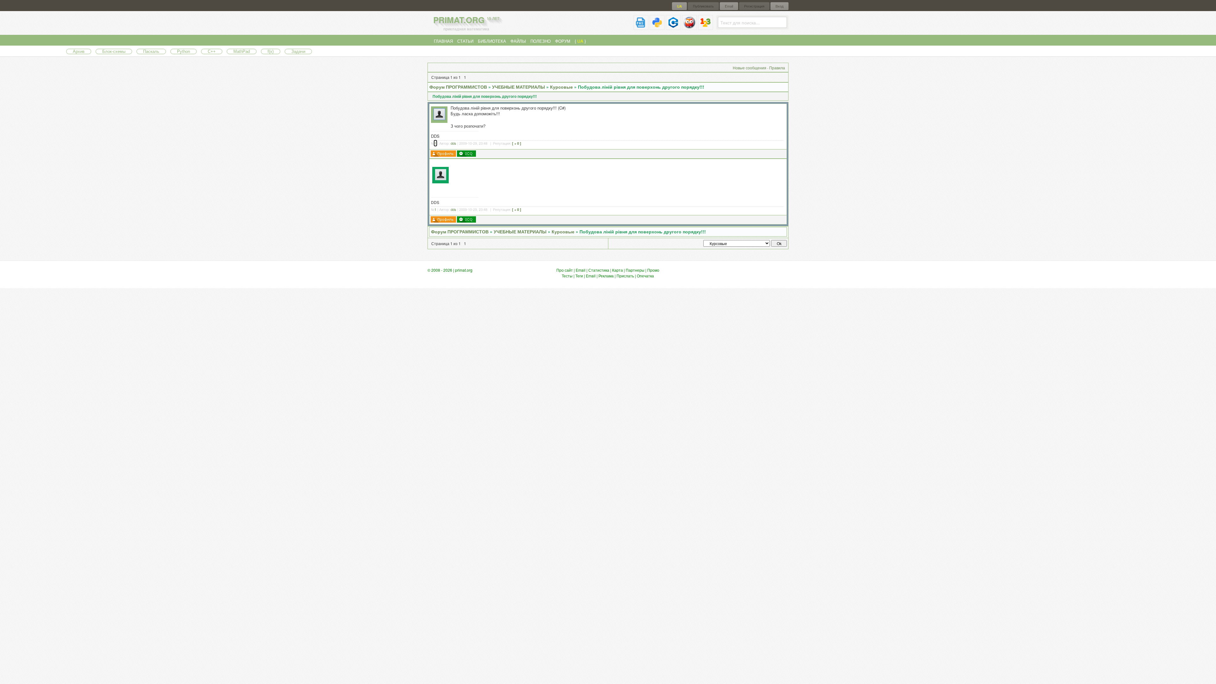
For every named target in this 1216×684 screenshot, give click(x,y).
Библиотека (492, 41)
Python (183, 51)
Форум (562, 41)
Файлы (518, 41)
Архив (79, 51)
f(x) (271, 51)
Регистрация (754, 6)
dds (453, 143)
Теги (579, 275)
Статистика (598, 270)
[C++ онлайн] (673, 27)
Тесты (567, 275)
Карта (617, 270)
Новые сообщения (749, 67)
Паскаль (151, 51)
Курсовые (561, 87)
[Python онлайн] (657, 27)
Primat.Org (466, 20)
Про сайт (564, 270)
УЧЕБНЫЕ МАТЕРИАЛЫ (518, 87)
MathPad (241, 51)
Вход (779, 6)
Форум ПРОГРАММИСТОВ (458, 87)
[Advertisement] (618, 174)
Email (729, 6)
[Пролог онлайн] (689, 27)
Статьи (465, 41)
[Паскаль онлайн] (641, 27)
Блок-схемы (113, 51)
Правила (777, 67)
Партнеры (635, 270)
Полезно (540, 41)
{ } (580, 41)
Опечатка (645, 275)
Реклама (606, 275)
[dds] (439, 118)
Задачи (298, 51)
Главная (443, 41)
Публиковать (703, 6)
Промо (653, 270)
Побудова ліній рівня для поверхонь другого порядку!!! (641, 87)
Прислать (625, 275)
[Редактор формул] (705, 27)
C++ (212, 51)
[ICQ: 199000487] (466, 153)
